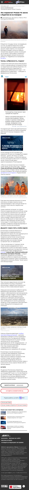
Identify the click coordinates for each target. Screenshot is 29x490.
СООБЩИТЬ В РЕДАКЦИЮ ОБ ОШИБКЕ (12, 442)
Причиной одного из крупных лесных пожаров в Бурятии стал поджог (16, 417)
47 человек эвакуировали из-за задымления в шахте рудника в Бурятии (16, 422)
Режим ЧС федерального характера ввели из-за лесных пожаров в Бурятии (17, 412)
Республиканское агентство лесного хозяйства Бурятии (14, 197)
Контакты (4, 438)
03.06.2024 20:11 (5, 6)
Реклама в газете (6, 440)
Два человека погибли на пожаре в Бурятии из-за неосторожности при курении (15, 427)
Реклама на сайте (14, 438)
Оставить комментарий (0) (14, 391)
